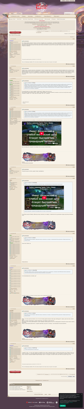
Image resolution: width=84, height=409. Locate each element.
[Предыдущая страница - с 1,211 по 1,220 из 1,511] (49, 31)
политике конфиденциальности (66, 403)
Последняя (38, 32)
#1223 (74, 78)
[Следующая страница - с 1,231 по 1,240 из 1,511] (69, 31)
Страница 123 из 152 (40, 31)
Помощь (67, 0)
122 (59, 31)
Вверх (74, 376)
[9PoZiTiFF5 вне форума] (13, 288)
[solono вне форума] (13, 186)
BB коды (28, 386)
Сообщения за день (15, 16)
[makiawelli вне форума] (13, 51)
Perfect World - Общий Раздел (28, 19)
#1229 (74, 308)
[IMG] (28, 388)
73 (53, 31)
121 (57, 31)
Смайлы (28, 387)
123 (60, 31)
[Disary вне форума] (13, 255)
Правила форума (42, 20)
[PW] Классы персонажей (38, 19)
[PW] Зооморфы (47, 19)
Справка (24, 16)
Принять (63, 405)
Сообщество (38, 16)
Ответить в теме (15, 32)
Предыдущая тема (39, 380)
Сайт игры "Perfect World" (38, 394)
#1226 (74, 178)
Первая (47, 31)
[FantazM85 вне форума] (13, 118)
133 (66, 31)
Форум (12, 13)
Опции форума (47, 16)
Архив (46, 394)
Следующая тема (45, 380)
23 (51, 31)
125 (64, 31)
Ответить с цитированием (71, 76)
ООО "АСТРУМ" (47, 405)
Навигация (56, 16)
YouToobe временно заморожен (27, 339)
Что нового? (19, 13)
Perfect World (19, 19)
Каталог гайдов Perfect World (42, 25)
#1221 (74, 38)
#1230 (74, 343)
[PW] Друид (54, 19)
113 (55, 31)
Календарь (30, 16)
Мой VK (23, 338)
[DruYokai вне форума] (13, 97)
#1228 (74, 265)
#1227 (74, 233)
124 (62, 31)
